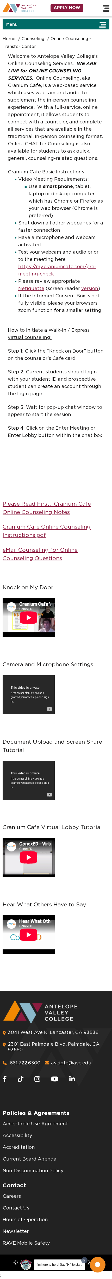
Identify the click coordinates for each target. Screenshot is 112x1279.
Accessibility (17, 1135)
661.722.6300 (25, 1063)
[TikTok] (20, 1079)
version (89, 288)
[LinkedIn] (72, 1079)
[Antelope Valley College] (18, 8)
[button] (97, 1264)
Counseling (33, 39)
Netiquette (31, 288)
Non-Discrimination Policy (33, 1171)
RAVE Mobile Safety (26, 1243)
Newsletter (16, 1231)
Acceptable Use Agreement (35, 1124)
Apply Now (67, 8)
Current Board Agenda (30, 1159)
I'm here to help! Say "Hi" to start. (59, 1265)
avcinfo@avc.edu (71, 1063)
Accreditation (19, 1147)
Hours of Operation (25, 1220)
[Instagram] (37, 1079)
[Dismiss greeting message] (84, 1260)
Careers (12, 1196)
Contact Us (16, 1208)
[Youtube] (54, 1079)
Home (9, 39)
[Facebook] (5, 1079)
